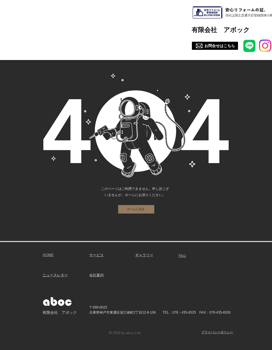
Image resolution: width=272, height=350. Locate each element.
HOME (48, 255)
